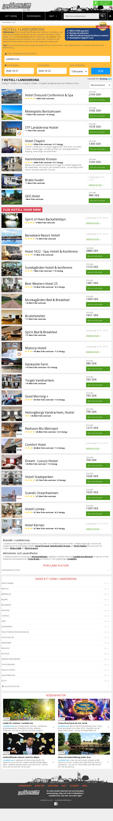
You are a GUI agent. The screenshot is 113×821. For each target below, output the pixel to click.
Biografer (6, 605)
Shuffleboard (8, 664)
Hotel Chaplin (80, 546)
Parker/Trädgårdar (10, 659)
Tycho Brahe (33, 559)
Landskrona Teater (10, 570)
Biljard (4, 599)
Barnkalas (6, 594)
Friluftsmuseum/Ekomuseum (15, 632)
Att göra (11, 16)
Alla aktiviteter (11, 686)
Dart (3, 621)
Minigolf (5, 648)
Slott (4, 680)
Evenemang (34, 16)
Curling (5, 616)
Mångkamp (6, 643)
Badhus (5, 588)
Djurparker (6, 626)
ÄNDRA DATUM (95, 185)
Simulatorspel (8, 670)
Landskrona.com (8, 22)
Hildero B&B (15, 548)
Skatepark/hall (8, 675)
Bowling (5, 610)
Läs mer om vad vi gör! (71, 795)
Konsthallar (7, 637)
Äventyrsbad (7, 583)
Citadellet (52, 37)
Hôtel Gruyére (31, 548)
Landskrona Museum (83, 556)
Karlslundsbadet (23, 37)
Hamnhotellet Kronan (60, 546)
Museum (5, 653)
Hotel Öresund (42, 546)
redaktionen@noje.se (63, 800)
